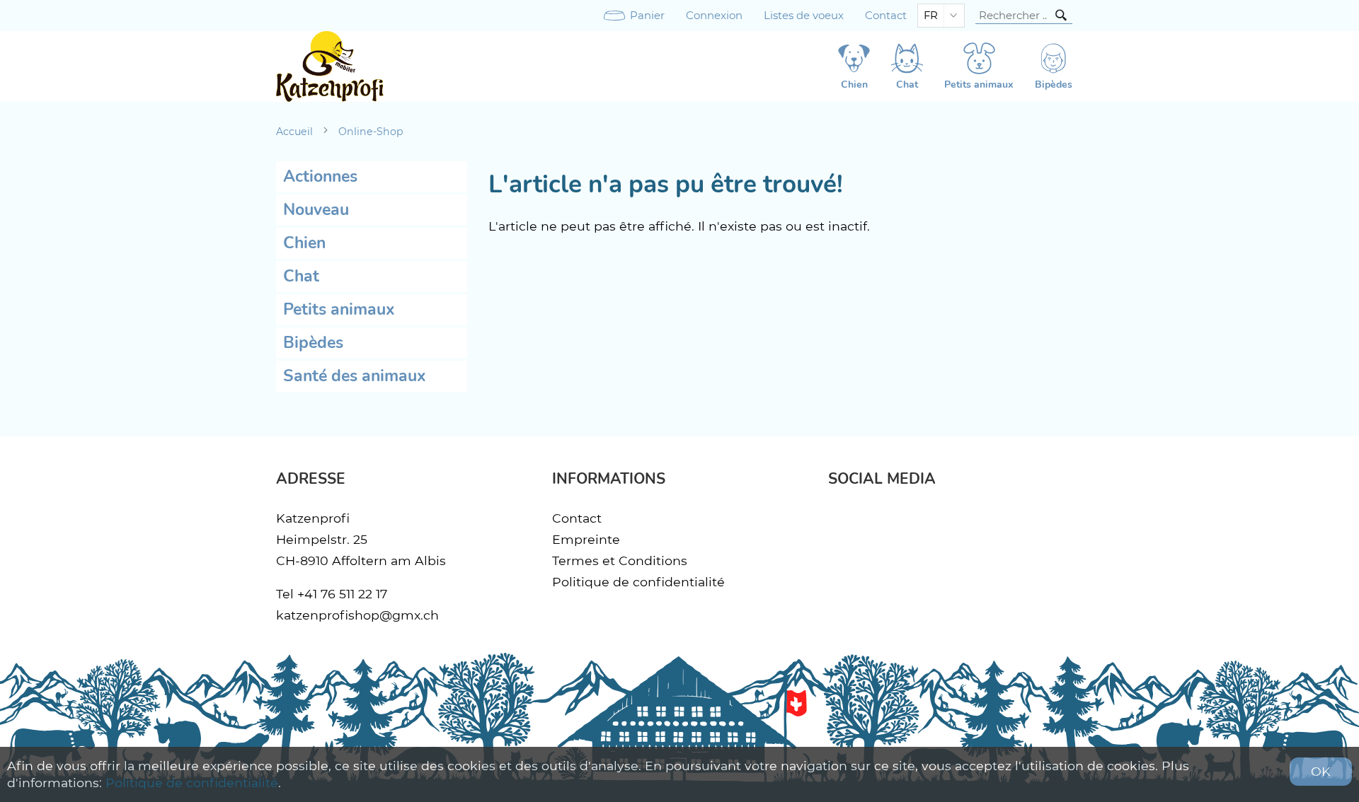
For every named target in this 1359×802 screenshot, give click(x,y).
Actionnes (320, 176)
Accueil (294, 131)
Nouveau (316, 210)
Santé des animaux (354, 376)
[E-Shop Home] (330, 66)
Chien (304, 243)
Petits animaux (339, 309)
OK (1321, 771)
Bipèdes (313, 343)
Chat (301, 276)
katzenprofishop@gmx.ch (357, 615)
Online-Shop (370, 131)
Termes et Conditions (619, 560)
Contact (886, 15)
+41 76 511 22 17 (342, 593)
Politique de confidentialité (638, 581)
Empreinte (586, 539)
